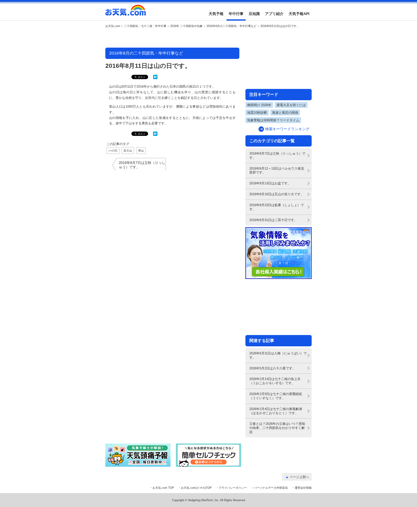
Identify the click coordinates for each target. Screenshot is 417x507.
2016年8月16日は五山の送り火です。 (276, 194)
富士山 (128, 150)
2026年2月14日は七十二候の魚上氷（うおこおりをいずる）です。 (275, 381)
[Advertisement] (172, 38)
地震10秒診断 (257, 112)
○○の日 (112, 150)
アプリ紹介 (274, 14)
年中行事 (236, 14)
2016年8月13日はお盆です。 (270, 183)
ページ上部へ (299, 477)
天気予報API (299, 14)
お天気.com (125, 12)
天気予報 (216, 14)
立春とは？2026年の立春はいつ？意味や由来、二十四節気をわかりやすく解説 (277, 428)
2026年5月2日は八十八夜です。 (272, 368)
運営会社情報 (303, 487)
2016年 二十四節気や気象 (186, 26)
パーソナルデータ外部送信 (271, 487)
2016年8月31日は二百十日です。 (273, 220)
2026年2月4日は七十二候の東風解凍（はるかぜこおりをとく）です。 (275, 411)
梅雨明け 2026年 (259, 105)
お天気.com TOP (163, 487)
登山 (141, 150)
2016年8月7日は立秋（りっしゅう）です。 (277, 155)
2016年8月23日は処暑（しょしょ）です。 (276, 207)
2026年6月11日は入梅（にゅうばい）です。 (278, 355)
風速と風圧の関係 (285, 112)
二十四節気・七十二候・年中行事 (145, 26)
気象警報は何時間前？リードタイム (273, 120)
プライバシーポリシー (233, 487)
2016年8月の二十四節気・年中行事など (231, 26)
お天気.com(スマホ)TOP (196, 487)
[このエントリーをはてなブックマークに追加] (155, 78)
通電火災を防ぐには (291, 105)
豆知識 (254, 14)
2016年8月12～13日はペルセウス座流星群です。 (276, 170)
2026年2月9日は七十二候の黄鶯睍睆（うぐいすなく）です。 (275, 396)
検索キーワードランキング (287, 129)
